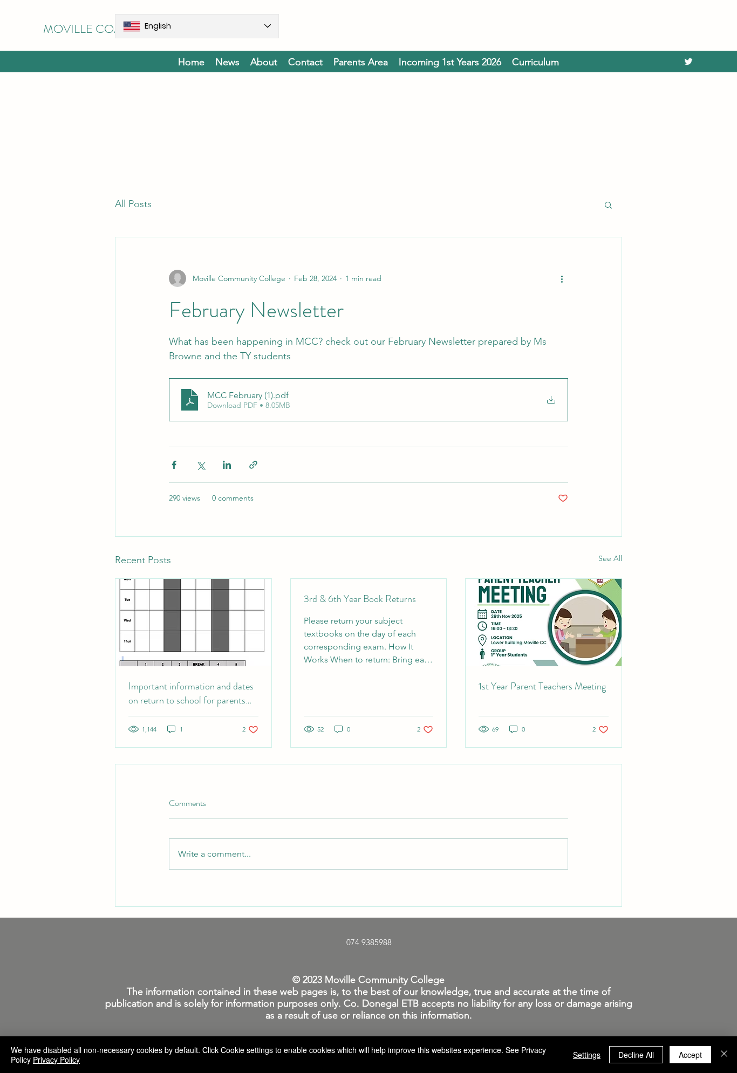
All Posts (133, 204)
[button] (450, 61)
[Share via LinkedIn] (227, 465)
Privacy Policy (56, 1059)
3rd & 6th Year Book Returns (360, 599)
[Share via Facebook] (174, 465)
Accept (690, 1054)
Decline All (636, 1054)
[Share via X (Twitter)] (200, 465)
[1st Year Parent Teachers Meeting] (544, 622)
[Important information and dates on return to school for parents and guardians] (193, 622)
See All (610, 558)
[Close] (724, 1054)
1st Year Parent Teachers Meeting (542, 686)
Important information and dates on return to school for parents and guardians (191, 693)
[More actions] (561, 278)
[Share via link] (253, 465)
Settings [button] (586, 1054)
